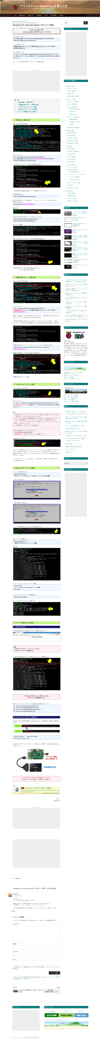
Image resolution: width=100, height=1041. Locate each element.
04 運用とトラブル (71, 140)
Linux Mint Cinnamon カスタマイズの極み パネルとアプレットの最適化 (80, 248)
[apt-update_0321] (37, 732)
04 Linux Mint (70, 156)
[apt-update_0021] (37, 187)
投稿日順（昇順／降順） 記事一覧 (73, 446)
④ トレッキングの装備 (69, 399)
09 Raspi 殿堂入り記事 (72, 96)
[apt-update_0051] (37, 302)
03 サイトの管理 (71, 106)
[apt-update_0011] (37, 151)
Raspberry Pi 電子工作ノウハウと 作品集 (74, 411)
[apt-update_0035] (37, 264)
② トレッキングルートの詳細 (71, 396)
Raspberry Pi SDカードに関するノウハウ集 (77, 413)
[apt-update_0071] (37, 499)
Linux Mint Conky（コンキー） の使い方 (80, 265)
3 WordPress (68, 130)
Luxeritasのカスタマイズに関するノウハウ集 (75, 435)
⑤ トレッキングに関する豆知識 (71, 401)
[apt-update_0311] (37, 641)
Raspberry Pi (22, 15)
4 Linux (67, 146)
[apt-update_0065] (37, 397)
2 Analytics (71, 111)
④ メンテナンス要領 (68, 377)
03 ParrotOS (70, 153)
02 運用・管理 (25, 21)
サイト (14, 959)
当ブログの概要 (51, 1011)
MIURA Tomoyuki (80, 281)
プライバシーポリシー (70, 449)
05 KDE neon (70, 159)
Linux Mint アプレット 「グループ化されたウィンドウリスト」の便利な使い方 (80, 243)
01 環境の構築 (72, 119)
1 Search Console (73, 108)
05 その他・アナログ (72, 187)
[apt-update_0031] (37, 213)
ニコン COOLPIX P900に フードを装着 (74, 310)
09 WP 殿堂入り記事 (72, 143)
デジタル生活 (53, 15)
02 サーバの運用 (71, 104)
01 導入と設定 (70, 132)
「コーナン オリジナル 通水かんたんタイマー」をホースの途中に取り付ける (80, 213)
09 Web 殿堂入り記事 (72, 127)
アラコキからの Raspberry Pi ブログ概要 (74, 438)
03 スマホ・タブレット (72, 182)
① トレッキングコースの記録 (71, 394)
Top (15, 15)
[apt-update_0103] (37, 689)
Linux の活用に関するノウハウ (72, 428)
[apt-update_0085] (37, 533)
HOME (14, 21)
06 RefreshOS (70, 161)
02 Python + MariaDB (72, 151)
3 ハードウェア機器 (73, 177)
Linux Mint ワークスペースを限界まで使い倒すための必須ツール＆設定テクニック (80, 237)
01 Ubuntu (69, 148)
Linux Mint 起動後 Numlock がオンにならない (75, 297)
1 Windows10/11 (73, 171)
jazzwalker (16, 894)
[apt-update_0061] (37, 373)
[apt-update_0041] (37, 341)
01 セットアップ (71, 88)
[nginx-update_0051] (37, 446)
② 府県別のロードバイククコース (72, 374)
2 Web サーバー (69, 99)
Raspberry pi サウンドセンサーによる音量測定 (76, 293)
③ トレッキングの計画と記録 (71, 397)
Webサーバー (31, 15)
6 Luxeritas (67, 191)
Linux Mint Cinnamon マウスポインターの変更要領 (79, 260)
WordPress (39, 15)
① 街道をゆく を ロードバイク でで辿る (73, 372)
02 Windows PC (70, 169)
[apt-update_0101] (37, 580)
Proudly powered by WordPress (31, 1037)
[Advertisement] (36, 81)
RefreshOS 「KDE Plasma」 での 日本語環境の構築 (79, 224)
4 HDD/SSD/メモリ (73, 179)
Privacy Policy (66, 1011)
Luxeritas (61, 15)
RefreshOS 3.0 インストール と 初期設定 (79, 230)
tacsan (35, 22)
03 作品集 (69, 93)
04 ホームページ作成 (72, 117)
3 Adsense (71, 114)
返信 (14, 911)
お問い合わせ (68, 452)
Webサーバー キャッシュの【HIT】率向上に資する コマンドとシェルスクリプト (80, 255)
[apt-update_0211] (37, 615)
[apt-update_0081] (37, 523)
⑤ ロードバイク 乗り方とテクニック (72, 378)
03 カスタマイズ (71, 138)
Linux (46, 15)
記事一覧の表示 (69, 443)
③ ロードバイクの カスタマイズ (71, 375)
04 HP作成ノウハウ (73, 121)
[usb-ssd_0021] (37, 773)
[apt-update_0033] (37, 235)
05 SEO (70, 124)
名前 (15, 944)
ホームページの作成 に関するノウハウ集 (74, 425)
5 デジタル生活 (68, 164)
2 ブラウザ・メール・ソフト (75, 174)
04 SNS (69, 185)
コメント (16, 924)
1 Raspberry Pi (19, 21)
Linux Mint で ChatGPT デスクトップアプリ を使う (79, 218)
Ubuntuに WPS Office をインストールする (75, 319)
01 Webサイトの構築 (72, 101)
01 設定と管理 (70, 193)
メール (15, 951)
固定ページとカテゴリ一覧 (73, 440)
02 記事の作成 (70, 135)
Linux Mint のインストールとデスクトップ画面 (76, 302)
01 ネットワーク (71, 167)
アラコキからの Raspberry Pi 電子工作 (43, 5)
